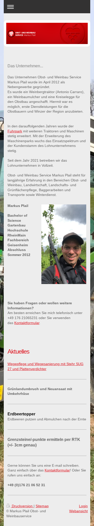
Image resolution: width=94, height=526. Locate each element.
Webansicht (78, 511)
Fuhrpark (15, 131)
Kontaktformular (26, 323)
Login (83, 506)
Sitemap (42, 506)
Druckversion (22, 506)
